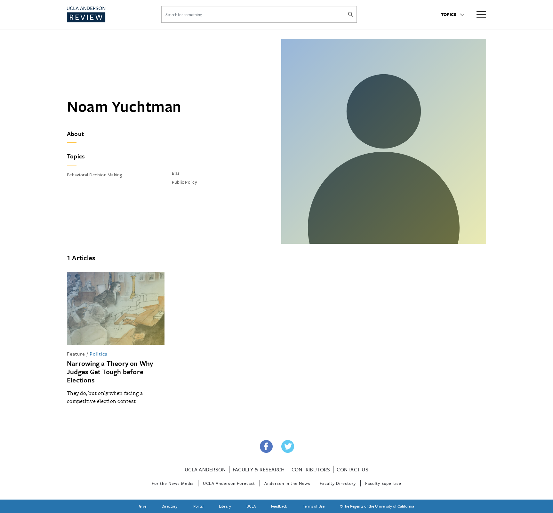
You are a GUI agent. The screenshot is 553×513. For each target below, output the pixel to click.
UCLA (251, 506)
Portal (198, 506)
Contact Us (352, 469)
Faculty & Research (259, 469)
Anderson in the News (287, 483)
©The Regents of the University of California (377, 506)
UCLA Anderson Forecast (229, 483)
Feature (76, 353)
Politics (98, 353)
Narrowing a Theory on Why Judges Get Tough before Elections (110, 371)
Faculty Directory (338, 483)
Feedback (279, 506)
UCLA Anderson (205, 469)
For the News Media (173, 483)
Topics (449, 14)
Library (225, 506)
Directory (170, 506)
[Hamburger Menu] (481, 14)
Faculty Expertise (383, 483)
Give (142, 506)
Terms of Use (314, 506)
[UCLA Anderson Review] (102, 14)
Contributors (311, 469)
